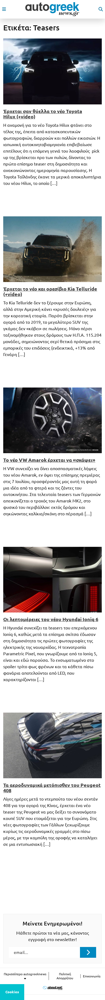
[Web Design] (53, 988)
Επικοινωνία (91, 976)
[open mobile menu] (4, 9)
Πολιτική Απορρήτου (65, 976)
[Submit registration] (88, 952)
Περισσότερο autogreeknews (25, 974)
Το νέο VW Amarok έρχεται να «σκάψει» (49, 460)
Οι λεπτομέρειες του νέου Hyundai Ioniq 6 (50, 619)
